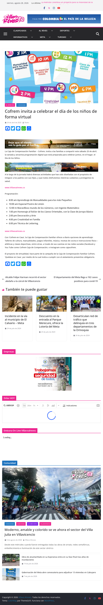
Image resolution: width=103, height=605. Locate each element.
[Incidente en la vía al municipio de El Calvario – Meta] (17, 297)
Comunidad (21, 105)
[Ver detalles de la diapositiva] (64, 18)
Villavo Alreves (30, 540)
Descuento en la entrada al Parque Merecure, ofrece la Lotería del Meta (51, 321)
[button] (30, 31)
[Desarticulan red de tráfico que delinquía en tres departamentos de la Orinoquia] (86, 297)
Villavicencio (45, 524)
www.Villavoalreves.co (15, 187)
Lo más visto (32, 524)
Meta (42, 37)
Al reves (43, 30)
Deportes (64, 30)
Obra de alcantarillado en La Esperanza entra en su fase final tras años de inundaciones (55, 558)
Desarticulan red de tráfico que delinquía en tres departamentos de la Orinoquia (85, 323)
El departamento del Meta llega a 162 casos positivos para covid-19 (76, 279)
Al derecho (10, 105)
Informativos (20, 37)
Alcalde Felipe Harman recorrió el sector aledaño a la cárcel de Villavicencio (25, 279)
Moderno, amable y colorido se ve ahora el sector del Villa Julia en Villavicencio (49, 532)
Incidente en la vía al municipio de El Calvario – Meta (16, 319)
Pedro (27, 122)
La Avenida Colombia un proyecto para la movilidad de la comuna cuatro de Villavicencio (67, 4)
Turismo (62, 37)
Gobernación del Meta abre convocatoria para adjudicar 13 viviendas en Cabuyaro (59, 572)
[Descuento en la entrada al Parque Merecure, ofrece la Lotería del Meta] (51, 297)
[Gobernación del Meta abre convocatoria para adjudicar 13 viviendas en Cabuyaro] (11, 574)
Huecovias (21, 524)
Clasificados (19, 30)
